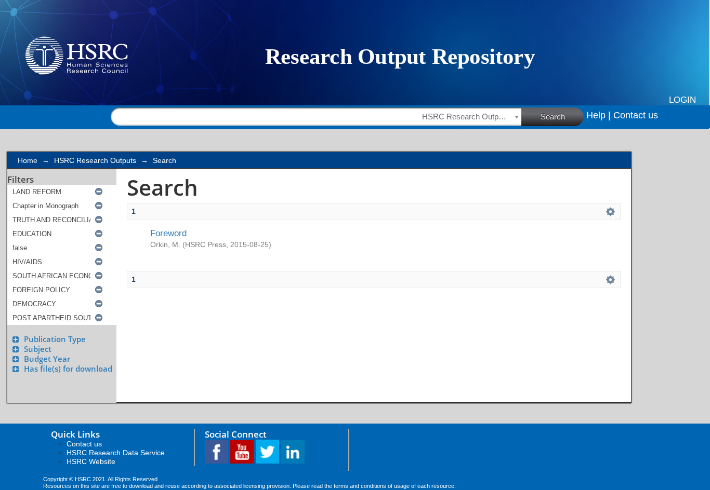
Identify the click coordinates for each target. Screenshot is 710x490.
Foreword (168, 233)
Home (27, 160)
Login (682, 100)
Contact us (635, 115)
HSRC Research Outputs (95, 160)
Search (553, 116)
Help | (598, 115)
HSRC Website (91, 461)
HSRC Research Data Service (116, 452)
